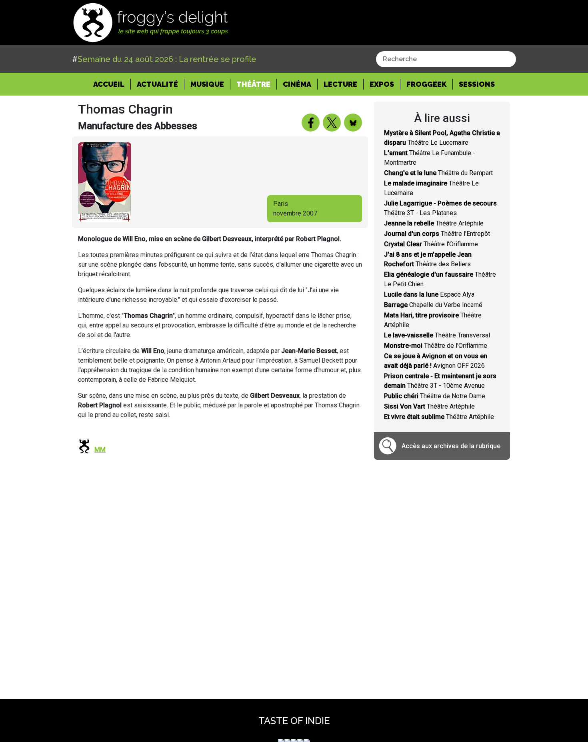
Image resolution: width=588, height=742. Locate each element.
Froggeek (426, 84)
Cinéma (297, 84)
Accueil (112, 84)
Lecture (340, 84)
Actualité (157, 84)
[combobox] (446, 59)
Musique (207, 84)
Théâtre (253, 84)
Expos (382, 84)
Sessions (477, 84)
